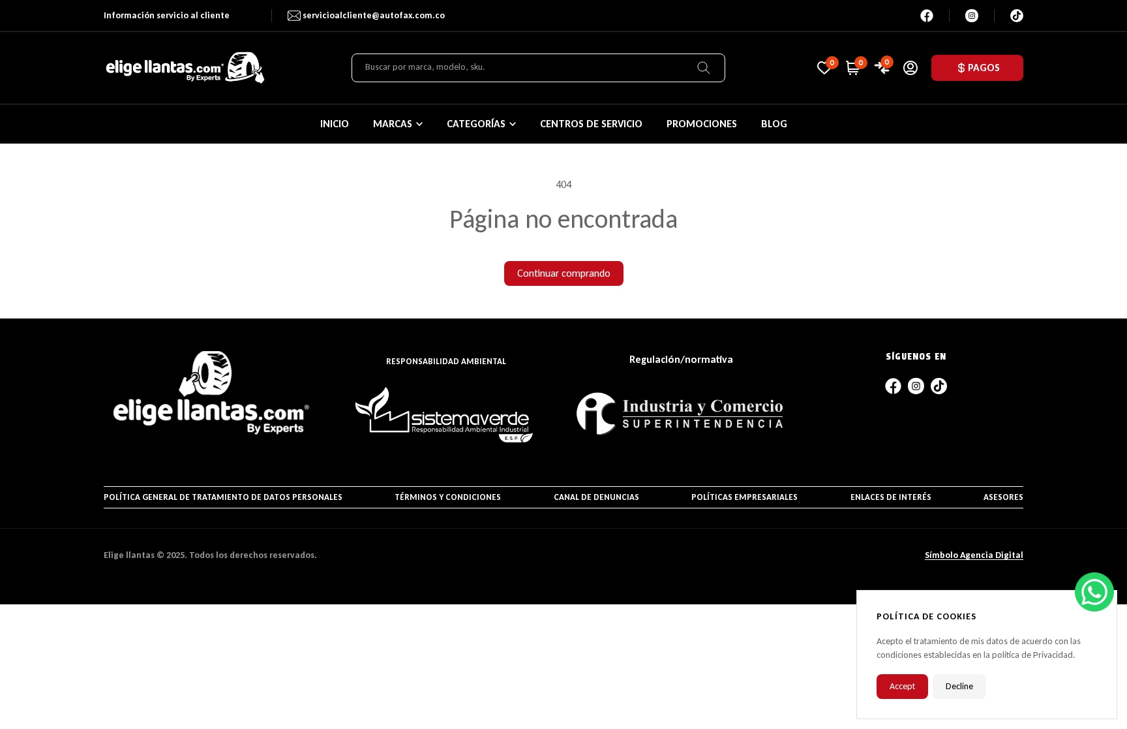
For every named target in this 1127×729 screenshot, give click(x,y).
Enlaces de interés (890, 497)
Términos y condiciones (448, 497)
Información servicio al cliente (167, 15)
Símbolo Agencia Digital (974, 555)
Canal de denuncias (596, 497)
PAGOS (984, 67)
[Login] (910, 68)
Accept (902, 686)
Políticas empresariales (744, 497)
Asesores (1003, 497)
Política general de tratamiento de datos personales (223, 497)
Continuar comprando (563, 273)
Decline (959, 686)
